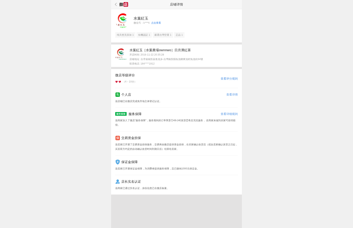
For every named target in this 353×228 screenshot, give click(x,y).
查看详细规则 (229, 114)
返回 (115, 4)
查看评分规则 (229, 78)
